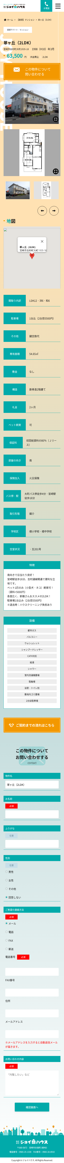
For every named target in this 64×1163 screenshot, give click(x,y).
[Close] (42, 241)
